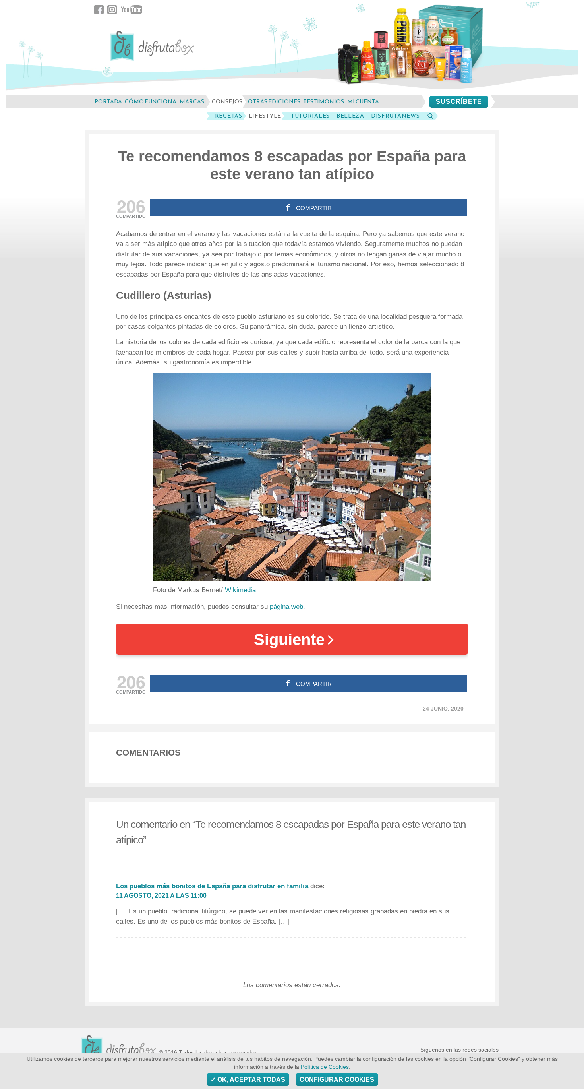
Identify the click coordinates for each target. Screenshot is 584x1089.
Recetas (228, 116)
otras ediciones (274, 101)
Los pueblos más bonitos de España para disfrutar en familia (212, 886)
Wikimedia (240, 590)
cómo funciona (150, 101)
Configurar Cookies (337, 1079)
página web (286, 606)
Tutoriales (310, 116)
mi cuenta (363, 101)
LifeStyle (265, 116)
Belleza (350, 116)
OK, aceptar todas (250, 1079)
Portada (108, 101)
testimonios (323, 101)
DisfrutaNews (395, 116)
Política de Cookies (325, 1067)
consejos (227, 101)
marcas (192, 101)
